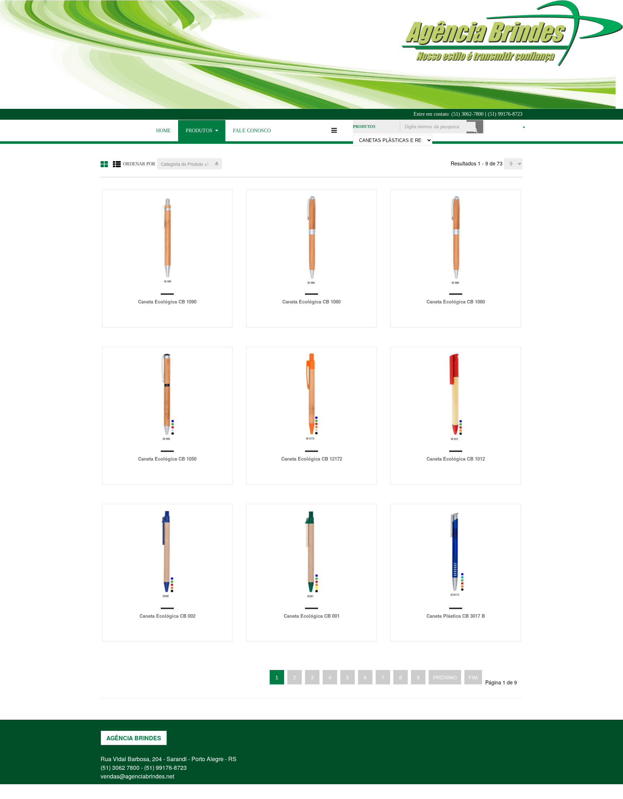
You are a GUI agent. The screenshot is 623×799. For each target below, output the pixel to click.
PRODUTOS (199, 130)
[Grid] (104, 163)
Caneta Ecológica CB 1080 (311, 301)
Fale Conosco (252, 130)
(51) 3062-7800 (467, 114)
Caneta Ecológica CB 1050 (167, 458)
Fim (473, 677)
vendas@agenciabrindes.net (137, 776)
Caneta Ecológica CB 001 (312, 615)
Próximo (445, 677)
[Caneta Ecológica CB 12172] (311, 396)
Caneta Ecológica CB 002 (167, 615)
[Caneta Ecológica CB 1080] (311, 239)
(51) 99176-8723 (505, 114)
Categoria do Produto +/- (185, 164)
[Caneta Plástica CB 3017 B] (455, 554)
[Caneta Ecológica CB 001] (311, 554)
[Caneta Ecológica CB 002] (167, 554)
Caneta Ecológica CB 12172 (311, 458)
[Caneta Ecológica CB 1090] (167, 239)
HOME (163, 130)
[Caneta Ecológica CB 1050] (167, 396)
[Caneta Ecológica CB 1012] (455, 396)
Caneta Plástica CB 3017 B (456, 615)
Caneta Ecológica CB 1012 (456, 458)
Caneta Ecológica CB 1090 (167, 301)
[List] (117, 163)
